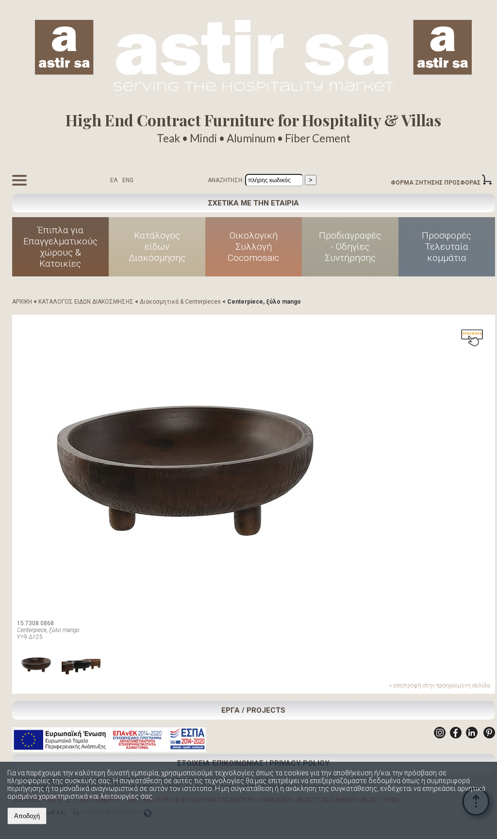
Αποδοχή (27, 816)
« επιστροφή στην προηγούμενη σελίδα (439, 685)
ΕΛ (114, 180)
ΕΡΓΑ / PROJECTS (253, 710)
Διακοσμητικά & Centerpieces (180, 301)
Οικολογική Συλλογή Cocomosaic (253, 246)
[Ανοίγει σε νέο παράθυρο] (440, 736)
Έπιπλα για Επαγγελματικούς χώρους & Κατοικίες (60, 246)
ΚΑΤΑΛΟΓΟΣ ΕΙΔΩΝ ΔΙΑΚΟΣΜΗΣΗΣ (85, 301)
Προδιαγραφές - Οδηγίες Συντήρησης (350, 246)
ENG (127, 180)
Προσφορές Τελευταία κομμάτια (446, 246)
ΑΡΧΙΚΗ (22, 301)
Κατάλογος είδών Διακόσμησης (157, 246)
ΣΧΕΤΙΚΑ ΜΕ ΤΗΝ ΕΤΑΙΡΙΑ (253, 203)
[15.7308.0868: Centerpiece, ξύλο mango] (187, 465)
